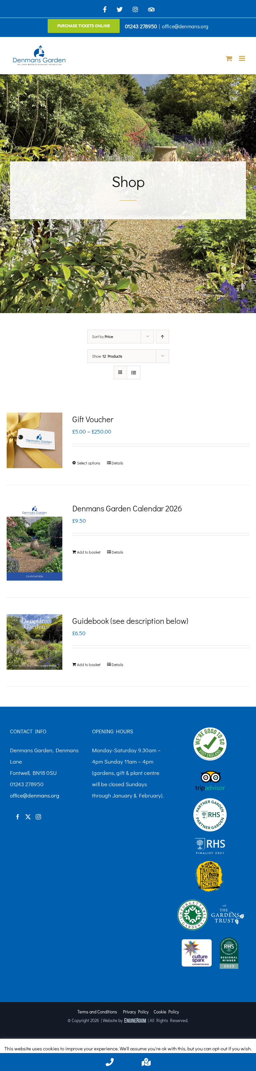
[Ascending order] (162, 336)
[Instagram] (38, 816)
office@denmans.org (185, 26)
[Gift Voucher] (34, 440)
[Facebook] (17, 816)
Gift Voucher (92, 419)
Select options (88, 462)
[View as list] (133, 372)
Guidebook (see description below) (130, 621)
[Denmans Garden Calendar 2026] (34, 541)
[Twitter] (28, 816)
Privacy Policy (136, 1011)
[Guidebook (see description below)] (34, 642)
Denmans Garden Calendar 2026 (127, 508)
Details (117, 462)
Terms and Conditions (97, 1011)
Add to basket (88, 552)
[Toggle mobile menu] (242, 58)
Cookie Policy (166, 1011)
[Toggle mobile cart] (229, 58)
